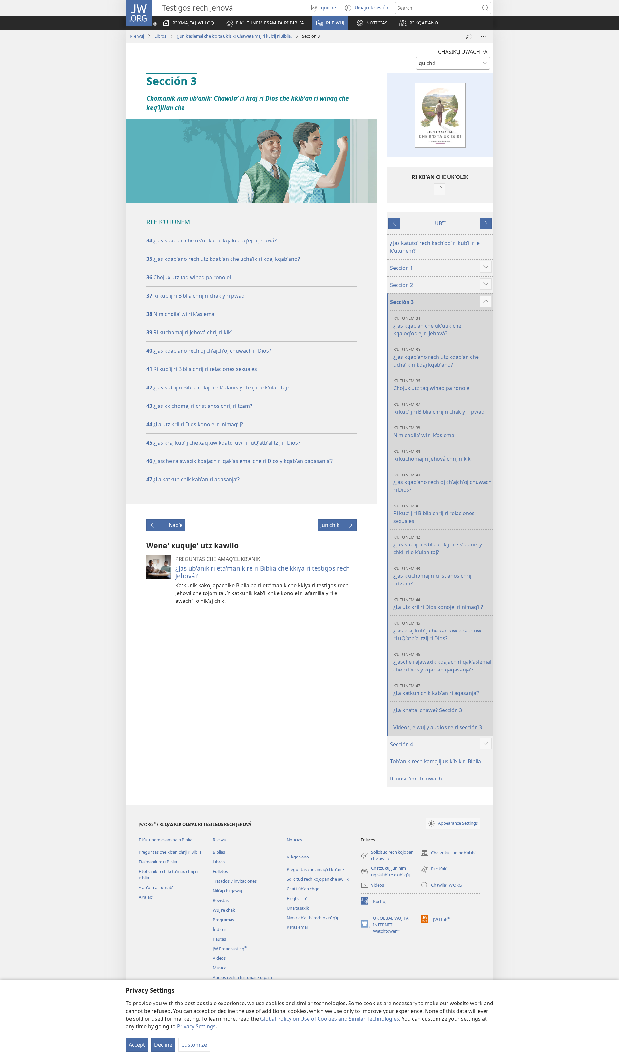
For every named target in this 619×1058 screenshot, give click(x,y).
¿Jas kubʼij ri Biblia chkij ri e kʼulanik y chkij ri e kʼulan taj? (217, 387)
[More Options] (483, 36)
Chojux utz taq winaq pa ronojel (188, 277)
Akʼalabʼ (146, 897)
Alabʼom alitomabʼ (156, 887)
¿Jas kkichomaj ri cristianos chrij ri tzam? (199, 405)
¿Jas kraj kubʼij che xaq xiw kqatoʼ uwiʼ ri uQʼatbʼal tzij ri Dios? (223, 442)
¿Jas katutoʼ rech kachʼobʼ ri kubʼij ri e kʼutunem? (435, 247)
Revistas (221, 900)
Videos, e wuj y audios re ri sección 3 (437, 727)
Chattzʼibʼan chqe (303, 889)
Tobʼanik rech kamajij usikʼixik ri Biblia (435, 761)
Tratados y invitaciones (235, 881)
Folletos (220, 871)
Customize (194, 1044)
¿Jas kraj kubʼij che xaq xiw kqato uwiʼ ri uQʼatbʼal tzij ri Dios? (438, 631)
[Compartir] (469, 36)
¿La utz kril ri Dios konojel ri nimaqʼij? (194, 424)
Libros (160, 36)
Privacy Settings (196, 1026)
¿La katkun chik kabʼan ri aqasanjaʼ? (193, 479)
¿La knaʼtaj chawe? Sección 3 (427, 710)
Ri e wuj (137, 36)
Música (219, 968)
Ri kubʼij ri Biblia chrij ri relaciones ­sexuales (201, 369)
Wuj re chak (224, 910)
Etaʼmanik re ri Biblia (158, 862)
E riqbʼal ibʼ (297, 898)
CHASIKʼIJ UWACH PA (462, 51)
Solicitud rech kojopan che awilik (318, 879)
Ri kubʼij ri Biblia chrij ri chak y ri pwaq (195, 295)
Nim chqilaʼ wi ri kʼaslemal (181, 314)
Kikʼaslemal (297, 927)
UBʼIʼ (440, 223)
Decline (163, 1044)
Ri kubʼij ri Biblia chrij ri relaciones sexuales (434, 513)
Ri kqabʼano (298, 857)
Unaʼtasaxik (298, 908)
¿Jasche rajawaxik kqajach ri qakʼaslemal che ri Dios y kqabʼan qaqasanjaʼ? (442, 662)
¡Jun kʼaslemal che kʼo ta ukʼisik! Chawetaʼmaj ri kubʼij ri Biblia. (234, 36)
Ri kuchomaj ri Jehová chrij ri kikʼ (189, 332)
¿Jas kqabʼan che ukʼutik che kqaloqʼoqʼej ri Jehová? (211, 240)
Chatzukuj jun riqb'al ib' (448, 853)
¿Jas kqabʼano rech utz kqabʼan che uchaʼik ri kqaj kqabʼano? (223, 258)
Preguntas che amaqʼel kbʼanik (316, 869)
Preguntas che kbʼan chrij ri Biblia (170, 852)
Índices (219, 929)
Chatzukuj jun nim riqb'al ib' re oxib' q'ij (385, 871)
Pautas (219, 939)
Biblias (219, 852)
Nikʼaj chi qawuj (227, 891)
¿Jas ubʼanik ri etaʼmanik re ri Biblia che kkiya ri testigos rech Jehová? (262, 572)
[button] (264, 23)
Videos (219, 958)
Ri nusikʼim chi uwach (416, 778)
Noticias (294, 840)
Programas (223, 920)
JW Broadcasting (230, 949)
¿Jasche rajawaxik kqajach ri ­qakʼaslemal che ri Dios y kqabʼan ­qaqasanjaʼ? (239, 461)
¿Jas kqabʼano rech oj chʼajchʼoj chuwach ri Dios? (208, 350)
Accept (137, 1044)
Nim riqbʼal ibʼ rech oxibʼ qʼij (312, 918)
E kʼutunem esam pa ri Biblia (165, 840)
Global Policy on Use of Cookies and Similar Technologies (329, 1018)
